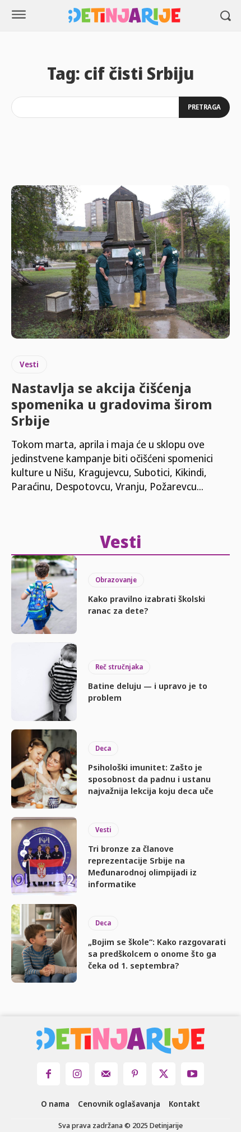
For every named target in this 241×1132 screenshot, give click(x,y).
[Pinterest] (134, 1073)
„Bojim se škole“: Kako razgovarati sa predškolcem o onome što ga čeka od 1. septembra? (157, 953)
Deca (103, 748)
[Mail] (106, 1073)
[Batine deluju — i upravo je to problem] (44, 681)
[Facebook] (48, 1073)
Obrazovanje (116, 580)
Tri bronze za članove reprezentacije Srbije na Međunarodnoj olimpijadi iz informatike (142, 866)
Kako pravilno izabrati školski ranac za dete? (146, 604)
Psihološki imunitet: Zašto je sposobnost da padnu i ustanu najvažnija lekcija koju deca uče (151, 778)
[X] (163, 1073)
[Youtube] (192, 1073)
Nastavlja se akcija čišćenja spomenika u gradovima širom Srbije (111, 404)
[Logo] (124, 16)
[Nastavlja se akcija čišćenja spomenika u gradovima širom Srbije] (120, 262)
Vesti (29, 364)
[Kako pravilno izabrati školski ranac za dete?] (44, 594)
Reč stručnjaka (119, 667)
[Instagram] (77, 1073)
